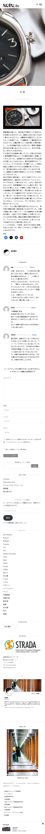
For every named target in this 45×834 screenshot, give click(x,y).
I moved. (6, 479)
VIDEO (5, 569)
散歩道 (5, 601)
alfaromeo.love (9, 482)
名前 (4, 406)
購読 (8, 518)
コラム (5, 582)
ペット (5, 592)
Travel (5, 566)
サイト (5, 428)
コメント (7, 378)
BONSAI (6, 541)
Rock (5, 560)
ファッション (8, 588)
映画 (4, 604)
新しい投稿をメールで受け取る (16, 449)
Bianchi (6, 538)
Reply (32, 267)
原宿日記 (6, 598)
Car (4, 547)
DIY (4, 550)
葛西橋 (5, 488)
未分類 (5, 607)
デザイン (6, 585)
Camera (6, 544)
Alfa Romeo (7, 535)
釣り (4, 611)
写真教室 (6, 595)
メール (5, 417)
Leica (5, 557)
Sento (5, 563)
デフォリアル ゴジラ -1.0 (12, 485)
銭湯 (4, 614)
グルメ (5, 579)
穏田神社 (15, 828)
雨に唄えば (7, 491)
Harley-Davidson (9, 554)
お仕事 (5, 576)
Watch (5, 573)
